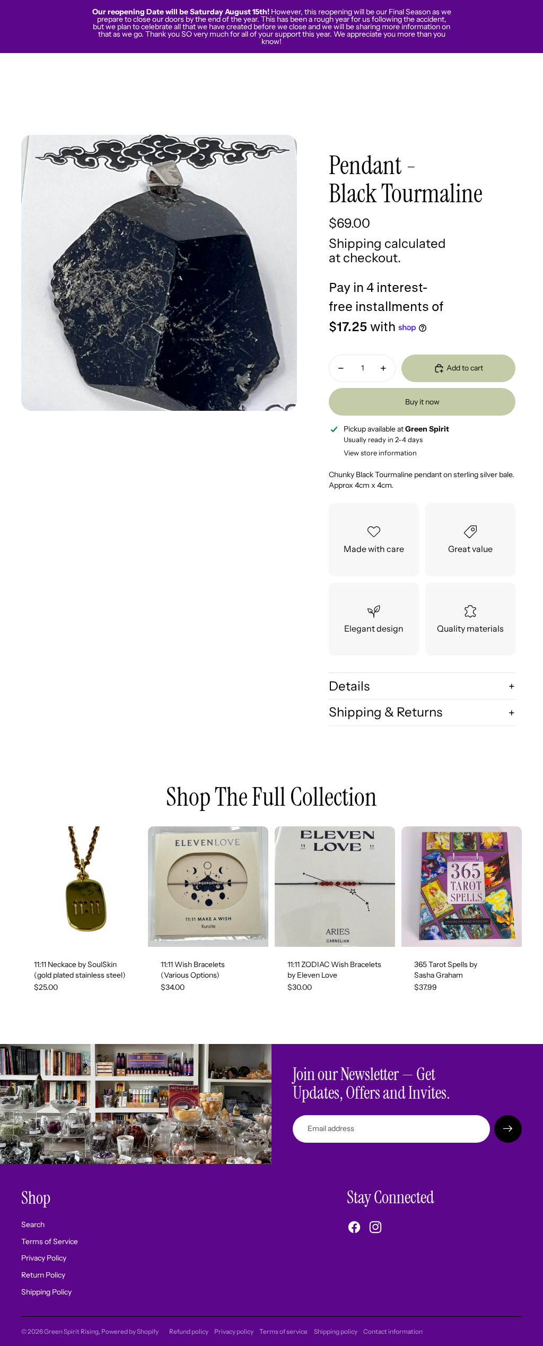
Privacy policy (233, 1331)
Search (33, 1224)
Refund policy (188, 1331)
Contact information (393, 1331)
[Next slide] (260, 886)
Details (349, 686)
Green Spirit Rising (71, 1331)
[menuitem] (425, 94)
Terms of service (283, 1331)
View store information (380, 452)
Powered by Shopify (130, 1331)
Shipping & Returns (385, 712)
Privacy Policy (43, 1258)
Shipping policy (335, 1331)
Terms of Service (49, 1241)
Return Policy (43, 1275)
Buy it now (422, 402)
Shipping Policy (46, 1292)
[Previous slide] (156, 886)
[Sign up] (508, 1129)
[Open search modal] (464, 94)
